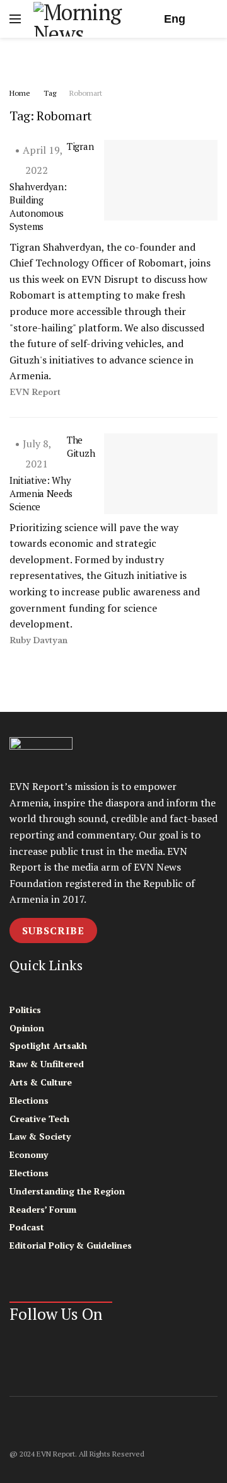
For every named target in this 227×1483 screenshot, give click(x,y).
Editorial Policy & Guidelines (70, 1245)
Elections (29, 1100)
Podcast (26, 1227)
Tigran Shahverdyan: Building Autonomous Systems (51, 186)
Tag (50, 93)
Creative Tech (39, 1119)
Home (19, 93)
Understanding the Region (67, 1191)
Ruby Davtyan (38, 640)
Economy (28, 1154)
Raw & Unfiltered (46, 1064)
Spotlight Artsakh (48, 1045)
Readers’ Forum (42, 1209)
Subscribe (53, 930)
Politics (25, 1010)
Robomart (85, 93)
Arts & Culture (40, 1082)
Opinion (26, 1028)
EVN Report (35, 392)
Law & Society (40, 1136)
